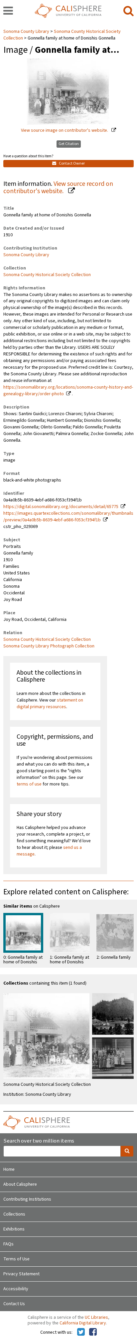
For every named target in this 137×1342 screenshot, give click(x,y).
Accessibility (15, 1289)
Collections (14, 1214)
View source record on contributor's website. (58, 187)
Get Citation (69, 144)
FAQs (8, 1244)
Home (9, 1169)
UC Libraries (96, 1317)
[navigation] (8, 11)
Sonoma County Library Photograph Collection (48, 646)
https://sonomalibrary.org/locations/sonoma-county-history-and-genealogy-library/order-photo (68, 390)
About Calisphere (20, 1184)
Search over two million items (38, 1141)
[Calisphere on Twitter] (81, 1332)
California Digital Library (83, 1323)
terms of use (29, 784)
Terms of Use (16, 1259)
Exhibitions (14, 1229)
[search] (128, 11)
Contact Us (14, 1304)
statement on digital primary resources (50, 703)
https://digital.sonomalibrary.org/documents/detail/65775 (60, 506)
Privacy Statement (21, 1274)
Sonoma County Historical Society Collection (47, 274)
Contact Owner (71, 163)
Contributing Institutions (27, 1199)
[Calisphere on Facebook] (93, 1332)
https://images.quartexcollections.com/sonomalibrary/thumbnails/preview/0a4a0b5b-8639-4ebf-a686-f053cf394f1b (68, 516)
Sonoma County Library (26, 31)
